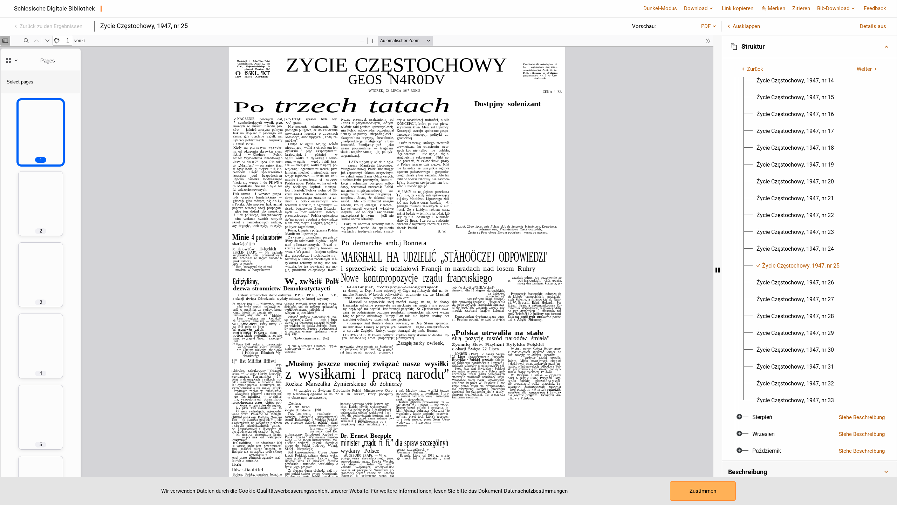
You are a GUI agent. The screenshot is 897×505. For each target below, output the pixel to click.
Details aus (873, 26)
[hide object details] (717, 270)
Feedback (875, 8)
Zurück (755, 69)
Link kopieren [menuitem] (737, 8)
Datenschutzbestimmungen (536, 491)
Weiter (864, 69)
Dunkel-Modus (660, 8)
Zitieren (801, 8)
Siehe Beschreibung (862, 417)
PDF (706, 26)
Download (695, 8)
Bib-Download (833, 8)
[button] (809, 46)
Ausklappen (746, 26)
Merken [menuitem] (776, 8)
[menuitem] (795, 81)
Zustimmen (703, 491)
